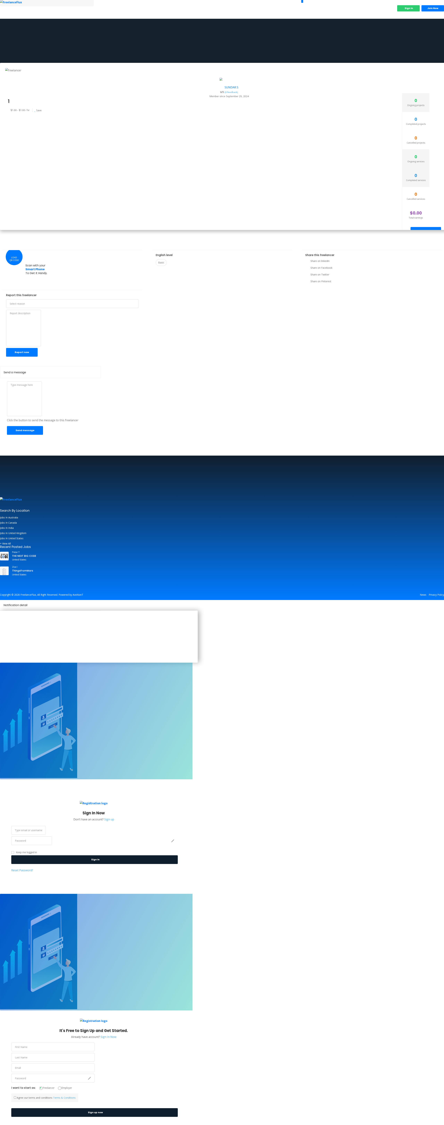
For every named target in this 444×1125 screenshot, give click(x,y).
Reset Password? (22, 870)
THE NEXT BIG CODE (24, 555)
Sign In (408, 8)
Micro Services (381, 10)
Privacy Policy (436, 594)
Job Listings (333, 10)
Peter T (16, 552)
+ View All (5, 543)
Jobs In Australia (9, 517)
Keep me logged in (26, 852)
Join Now (432, 8)
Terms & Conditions (64, 1097)
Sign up (109, 819)
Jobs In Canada (8, 522)
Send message (25, 430)
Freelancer (48, 1087)
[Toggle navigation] (302, 1)
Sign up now (95, 1112)
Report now (22, 352)
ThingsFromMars (22, 570)
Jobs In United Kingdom (13, 533)
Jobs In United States (11, 538)
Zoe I (14, 566)
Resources (311, 10)
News (423, 594)
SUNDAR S (231, 87)
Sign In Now (108, 1037)
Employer (66, 1087)
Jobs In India (7, 528)
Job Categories (355, 10)
